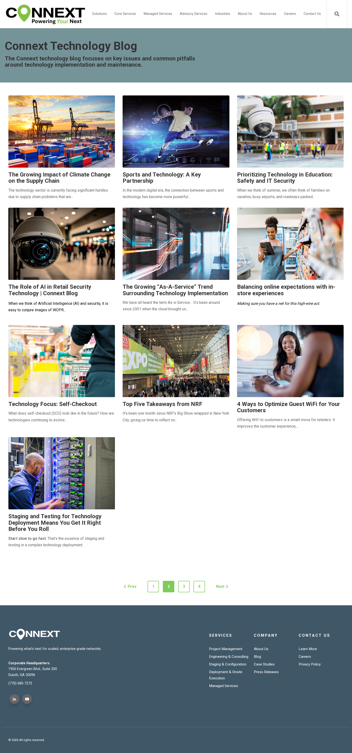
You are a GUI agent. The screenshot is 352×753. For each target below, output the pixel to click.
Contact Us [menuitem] (312, 14)
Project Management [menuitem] (225, 649)
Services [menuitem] (220, 635)
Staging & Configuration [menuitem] (227, 664)
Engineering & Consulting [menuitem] (228, 656)
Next (220, 586)
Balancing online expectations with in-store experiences (286, 289)
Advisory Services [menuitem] (193, 14)
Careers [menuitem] (290, 14)
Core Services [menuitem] (125, 14)
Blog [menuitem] (257, 656)
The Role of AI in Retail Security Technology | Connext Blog (49, 289)
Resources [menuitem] (268, 14)
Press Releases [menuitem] (266, 672)
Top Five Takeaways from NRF (162, 404)
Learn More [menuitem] (308, 649)
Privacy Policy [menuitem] (310, 664)
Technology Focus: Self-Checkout (52, 404)
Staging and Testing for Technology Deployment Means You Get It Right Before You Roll (55, 522)
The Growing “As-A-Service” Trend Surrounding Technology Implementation (175, 289)
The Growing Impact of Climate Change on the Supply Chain (59, 177)
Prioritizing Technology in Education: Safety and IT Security (285, 177)
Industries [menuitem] (222, 14)
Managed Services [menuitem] (158, 14)
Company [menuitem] (266, 635)
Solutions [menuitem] (99, 14)
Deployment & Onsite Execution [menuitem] (225, 675)
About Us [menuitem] (245, 14)
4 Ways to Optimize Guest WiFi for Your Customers (288, 407)
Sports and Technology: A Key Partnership (162, 177)
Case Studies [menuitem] (264, 664)
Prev (132, 586)
